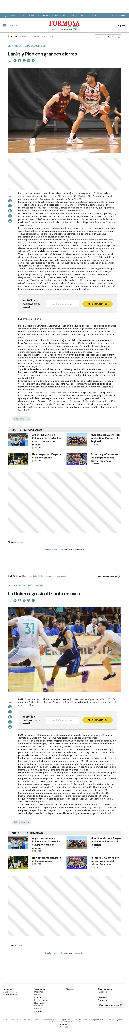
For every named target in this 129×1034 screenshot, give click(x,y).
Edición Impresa (118, 15)
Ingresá (121, 25)
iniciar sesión (57, 549)
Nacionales (60, 16)
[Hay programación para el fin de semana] (18, 459)
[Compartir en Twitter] (24, 60)
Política (82, 16)
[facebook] (19, 60)
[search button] (5, 15)
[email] (28, 60)
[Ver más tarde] (10, 61)
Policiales (72, 16)
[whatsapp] (15, 60)
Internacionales (45, 16)
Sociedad (92, 16)
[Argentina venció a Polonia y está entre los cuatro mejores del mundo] (18, 439)
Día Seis (23, 16)
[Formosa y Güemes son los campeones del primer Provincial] (77, 459)
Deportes (13, 16)
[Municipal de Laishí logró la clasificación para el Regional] (77, 439)
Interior (32, 16)
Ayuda (79, 1022)
